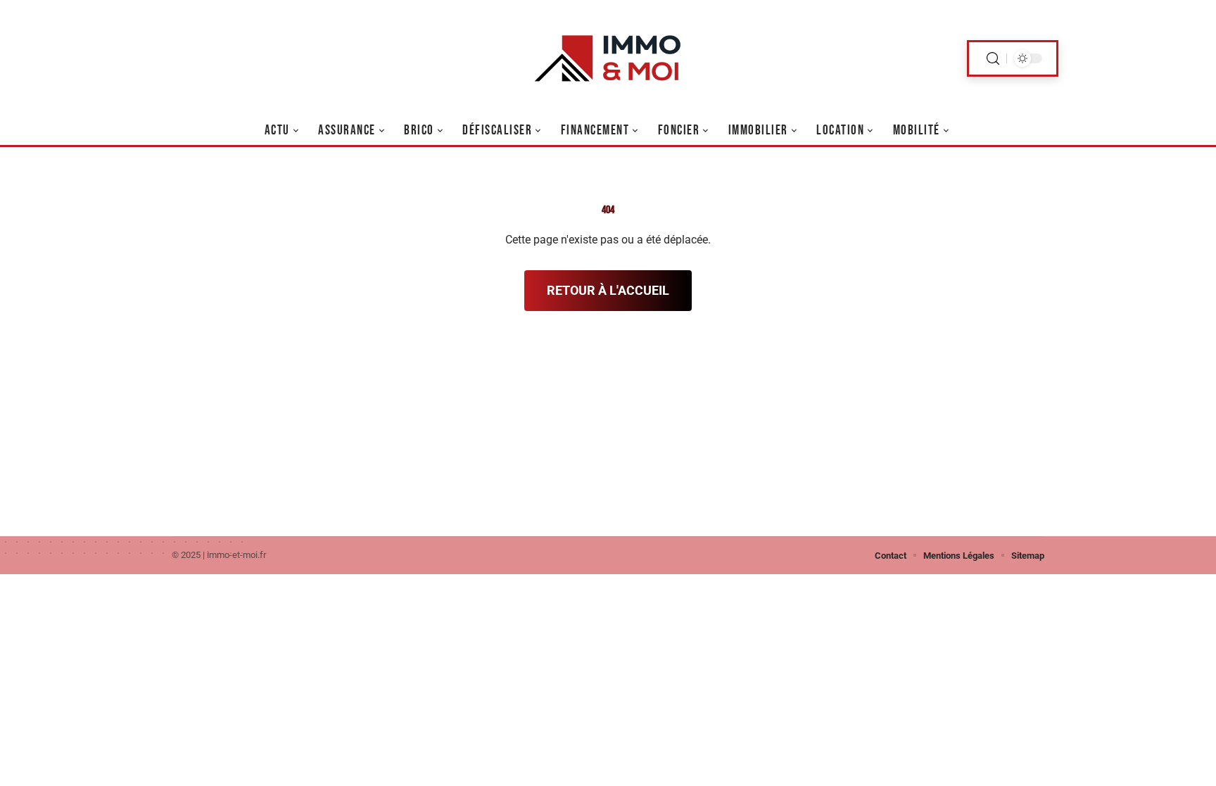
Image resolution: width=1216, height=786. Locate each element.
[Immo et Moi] (608, 58)
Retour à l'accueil (608, 290)
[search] (993, 59)
